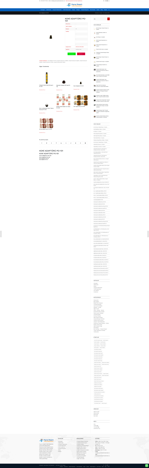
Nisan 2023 (96, 414)
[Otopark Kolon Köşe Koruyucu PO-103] (46, 77)
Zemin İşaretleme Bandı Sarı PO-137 (99, 219)
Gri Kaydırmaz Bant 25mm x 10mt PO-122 (100, 257)
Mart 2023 (96, 416)
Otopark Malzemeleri (98, 287)
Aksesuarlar (96, 300)
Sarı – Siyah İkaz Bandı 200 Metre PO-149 (100, 193)
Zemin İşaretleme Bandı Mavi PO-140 (99, 212)
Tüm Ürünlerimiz (62, 447)
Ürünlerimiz (96, 291)
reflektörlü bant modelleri (98, 384)
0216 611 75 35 (100, 445)
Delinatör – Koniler (97, 307)
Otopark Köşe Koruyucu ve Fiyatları (99, 144)
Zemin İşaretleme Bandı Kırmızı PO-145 (100, 201)
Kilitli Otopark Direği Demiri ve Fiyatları (100, 133)
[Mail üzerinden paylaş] (75, 143)
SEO (61, 465)
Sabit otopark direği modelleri (98, 390)
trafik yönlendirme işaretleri (98, 397)
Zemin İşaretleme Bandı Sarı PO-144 (99, 203)
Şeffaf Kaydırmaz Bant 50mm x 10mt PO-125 (100, 251)
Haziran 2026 (96, 413)
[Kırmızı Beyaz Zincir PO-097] (46, 122)
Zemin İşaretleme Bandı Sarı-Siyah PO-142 (100, 208)
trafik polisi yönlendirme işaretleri (99, 392)
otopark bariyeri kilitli (97, 366)
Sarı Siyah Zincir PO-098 (79, 106)
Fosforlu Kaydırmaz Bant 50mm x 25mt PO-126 (101, 248)
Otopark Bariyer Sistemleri (99, 318)
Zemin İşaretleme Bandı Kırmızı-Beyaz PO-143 (101, 206)
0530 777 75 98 (102, 448)
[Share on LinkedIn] (61, 143)
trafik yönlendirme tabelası (98, 401)
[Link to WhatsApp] (109, 1)
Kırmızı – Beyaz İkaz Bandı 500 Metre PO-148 (101, 195)
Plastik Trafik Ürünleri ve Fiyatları (99, 137)
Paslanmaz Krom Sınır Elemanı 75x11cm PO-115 (101, 272)
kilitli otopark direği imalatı (98, 353)
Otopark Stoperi (80, 444)
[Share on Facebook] (41, 143)
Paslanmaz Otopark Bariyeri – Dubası (101, 323)
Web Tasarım (58, 465)
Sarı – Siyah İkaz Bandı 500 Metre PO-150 (100, 190)
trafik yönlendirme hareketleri (99, 395)
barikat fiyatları (105, 340)
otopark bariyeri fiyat (105, 364)
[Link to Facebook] (103, 1)
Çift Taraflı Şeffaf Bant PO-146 (98, 199)
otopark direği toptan (105, 375)
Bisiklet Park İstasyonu (98, 303)
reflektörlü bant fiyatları (98, 382)
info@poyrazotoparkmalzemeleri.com (58, 0)
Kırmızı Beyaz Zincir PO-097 (45, 129)
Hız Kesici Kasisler (97, 316)
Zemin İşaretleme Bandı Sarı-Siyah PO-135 (100, 223)
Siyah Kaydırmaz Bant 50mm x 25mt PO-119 (100, 264)
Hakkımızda (96, 284)
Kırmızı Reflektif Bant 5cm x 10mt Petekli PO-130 (101, 238)
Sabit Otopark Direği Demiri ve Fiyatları (100, 135)
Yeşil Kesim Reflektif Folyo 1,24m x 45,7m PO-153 (101, 182)
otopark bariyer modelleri (98, 369)
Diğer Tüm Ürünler (80, 458)
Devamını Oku (42, 89)
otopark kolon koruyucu (97, 377)
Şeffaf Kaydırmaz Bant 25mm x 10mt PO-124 (100, 253)
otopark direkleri (105, 373)
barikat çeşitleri (103, 342)
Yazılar (96, 425)
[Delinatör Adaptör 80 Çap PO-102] (63, 77)
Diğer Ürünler (96, 308)
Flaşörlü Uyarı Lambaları (98, 313)
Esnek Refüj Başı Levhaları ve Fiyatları (100, 129)
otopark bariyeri (104, 403)
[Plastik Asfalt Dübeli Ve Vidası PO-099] (63, 99)
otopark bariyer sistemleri (98, 373)
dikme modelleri (102, 347)
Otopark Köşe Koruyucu (98, 320)
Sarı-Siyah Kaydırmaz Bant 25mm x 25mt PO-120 (101, 261)
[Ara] (108, 9)
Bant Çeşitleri (96, 301)
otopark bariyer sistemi (97, 371)
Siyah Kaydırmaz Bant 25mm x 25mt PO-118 (100, 266)
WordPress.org (97, 428)
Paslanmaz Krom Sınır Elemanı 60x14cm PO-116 (101, 270)
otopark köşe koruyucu (97, 379)
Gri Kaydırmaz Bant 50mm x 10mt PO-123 (100, 255)
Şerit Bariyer (96, 327)
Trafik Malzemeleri (97, 289)
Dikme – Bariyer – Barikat (99, 310)
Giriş (94, 424)
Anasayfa (96, 283)
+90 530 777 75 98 (44, 0)
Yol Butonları (96, 331)
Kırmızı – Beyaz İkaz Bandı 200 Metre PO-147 (101, 197)
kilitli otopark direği (97, 403)
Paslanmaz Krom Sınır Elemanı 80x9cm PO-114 (101, 274)
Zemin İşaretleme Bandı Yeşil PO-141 (99, 210)
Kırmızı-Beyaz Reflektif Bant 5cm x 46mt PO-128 (101, 243)
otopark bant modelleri (105, 362)
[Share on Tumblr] (66, 143)
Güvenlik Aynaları (97, 314)
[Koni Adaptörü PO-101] (81, 77)
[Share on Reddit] (70, 143)
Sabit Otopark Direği (98, 326)
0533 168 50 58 (101, 447)
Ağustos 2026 (96, 411)
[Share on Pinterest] (56, 143)
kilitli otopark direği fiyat (98, 351)
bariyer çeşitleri (103, 345)
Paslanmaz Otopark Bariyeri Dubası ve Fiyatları (101, 140)
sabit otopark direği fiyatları (98, 388)
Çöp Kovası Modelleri (98, 305)
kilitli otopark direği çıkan (98, 358)
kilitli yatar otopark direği (98, 360)
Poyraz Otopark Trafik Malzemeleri (49, 465)
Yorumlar (96, 427)
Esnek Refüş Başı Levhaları (99, 311)
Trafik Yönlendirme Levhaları (99, 330)
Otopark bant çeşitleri (97, 364)
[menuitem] (42, 9)
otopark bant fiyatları (97, 362)
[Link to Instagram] (105, 1)
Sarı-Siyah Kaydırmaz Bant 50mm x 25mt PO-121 (101, 259)
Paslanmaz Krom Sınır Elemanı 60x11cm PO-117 (101, 268)
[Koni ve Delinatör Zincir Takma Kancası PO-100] (46, 100)
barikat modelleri (97, 342)
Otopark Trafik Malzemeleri (99, 321)
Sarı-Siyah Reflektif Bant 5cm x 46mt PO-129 (100, 241)
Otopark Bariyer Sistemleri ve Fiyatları (100, 146)
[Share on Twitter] (46, 143)
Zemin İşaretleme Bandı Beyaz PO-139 (99, 214)
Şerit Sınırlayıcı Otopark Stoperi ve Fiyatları (100, 127)
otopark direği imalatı (97, 375)
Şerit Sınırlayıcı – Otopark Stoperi (100, 329)
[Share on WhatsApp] (51, 143)
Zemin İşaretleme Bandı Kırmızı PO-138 (100, 216)
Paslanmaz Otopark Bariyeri (83, 445)
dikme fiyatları (96, 347)
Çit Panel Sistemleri (97, 304)
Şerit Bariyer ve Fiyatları (97, 131)
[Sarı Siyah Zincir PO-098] (81, 99)
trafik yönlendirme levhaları (98, 399)
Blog (60, 450)
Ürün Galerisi (96, 290)
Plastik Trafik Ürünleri (98, 324)
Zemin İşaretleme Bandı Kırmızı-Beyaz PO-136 (101, 221)
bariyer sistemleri (97, 345)
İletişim (95, 286)
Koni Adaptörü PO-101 (44, 12)
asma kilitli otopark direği (98, 340)
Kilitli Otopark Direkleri (98, 317)
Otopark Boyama (62, 448)
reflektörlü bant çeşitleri (97, 386)
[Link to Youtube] (107, 1)
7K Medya (63, 465)
